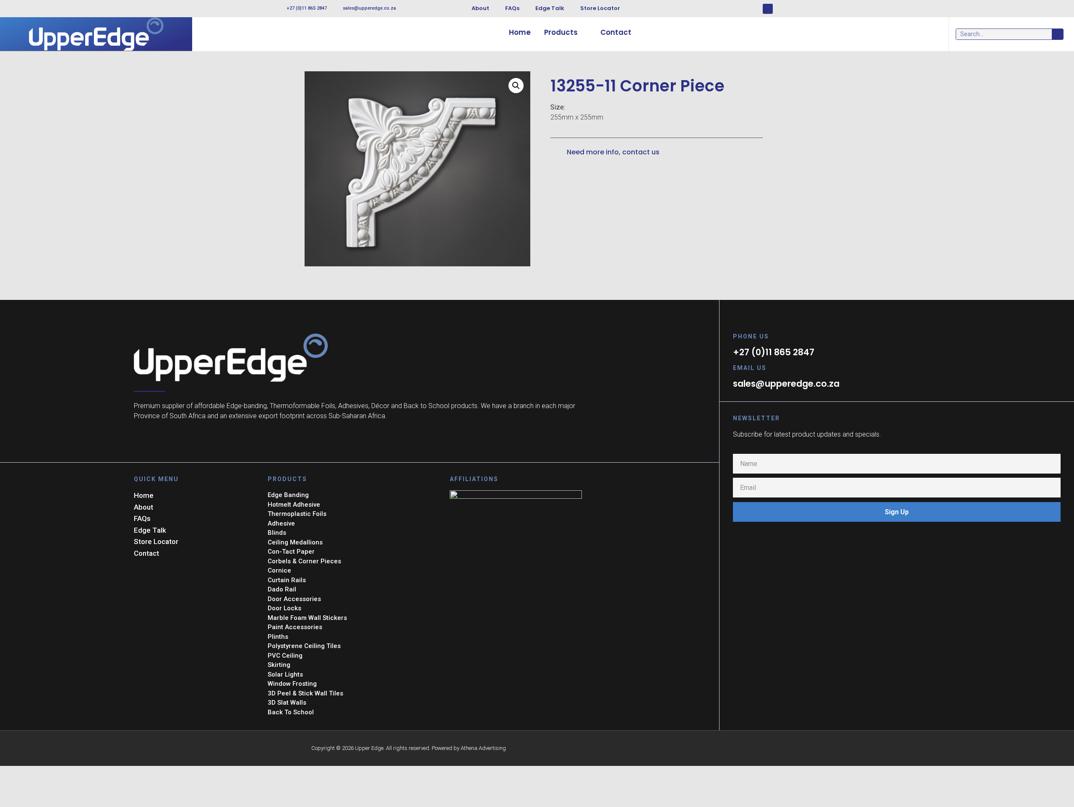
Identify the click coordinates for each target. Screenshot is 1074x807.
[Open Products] (583, 32)
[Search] (1057, 34)
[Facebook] (768, 9)
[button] (516, 85)
